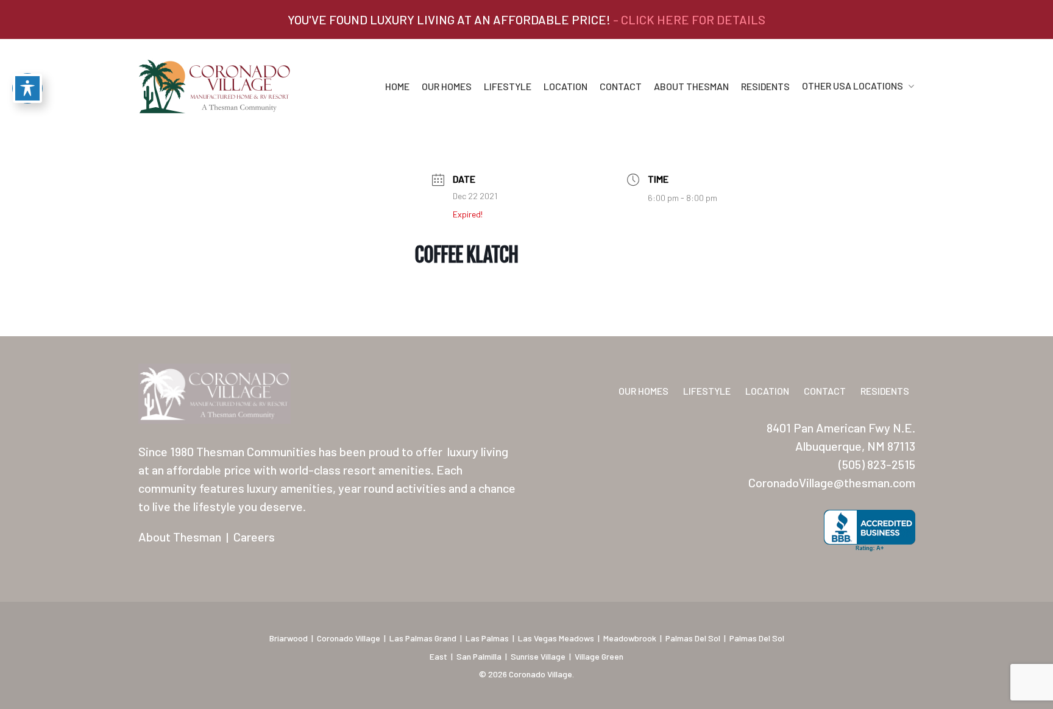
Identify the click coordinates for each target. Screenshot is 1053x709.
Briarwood (288, 638)
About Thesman (691, 86)
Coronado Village (348, 638)
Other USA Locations (852, 86)
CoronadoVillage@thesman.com (831, 482)
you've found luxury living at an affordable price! (526, 19)
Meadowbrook (629, 638)
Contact (621, 86)
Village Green (599, 656)
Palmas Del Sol (692, 638)
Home (397, 86)
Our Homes (447, 86)
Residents (765, 86)
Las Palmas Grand (422, 638)
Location (565, 86)
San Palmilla (479, 656)
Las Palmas (487, 638)
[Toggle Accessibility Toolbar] (27, 88)
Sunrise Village (538, 656)
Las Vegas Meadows (556, 638)
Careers (254, 536)
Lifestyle (507, 86)
